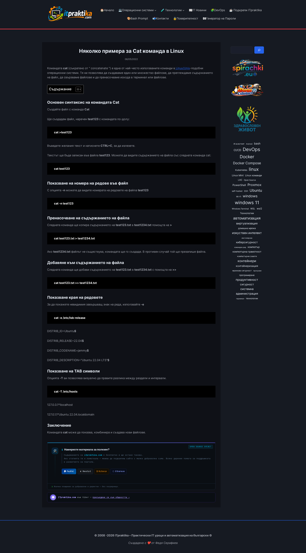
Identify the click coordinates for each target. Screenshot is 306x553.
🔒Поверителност (185, 18)
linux (254, 169)
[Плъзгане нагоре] (297, 543)
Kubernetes (241, 170)
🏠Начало (107, 10)
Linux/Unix (182, 68)
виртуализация (247, 223)
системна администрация (247, 291)
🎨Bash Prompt (137, 18)
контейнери (247, 261)
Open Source (250, 180)
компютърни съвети (247, 256)
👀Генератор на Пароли (219, 18)
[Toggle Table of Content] (76, 89)
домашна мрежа (247, 228)
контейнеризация (247, 265)
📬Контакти (160, 18)
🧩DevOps (218, 10)
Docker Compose (247, 163)
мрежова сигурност (242, 270)
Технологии (247, 213)
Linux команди (253, 175)
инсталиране (247, 238)
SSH (246, 191)
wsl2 (259, 208)
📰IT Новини (197, 10)
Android (249, 144)
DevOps (251, 149)
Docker (247, 156)
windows (250, 196)
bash (257, 143)
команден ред (240, 247)
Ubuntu (256, 190)
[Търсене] (259, 50)
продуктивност (247, 280)
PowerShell (239, 185)
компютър (254, 247)
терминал (240, 299)
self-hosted (237, 191)
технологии (252, 298)
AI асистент (238, 144)
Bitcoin (102, 471)
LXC (240, 180)
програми (257, 271)
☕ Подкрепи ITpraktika (245, 10)
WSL (252, 208)
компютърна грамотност (247, 251)
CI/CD (237, 150)
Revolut (87, 471)
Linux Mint (238, 175)
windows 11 (247, 202)
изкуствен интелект (247, 233)
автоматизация (247, 218)
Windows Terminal (240, 209)
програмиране (247, 275)
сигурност (247, 284)
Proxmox (254, 185)
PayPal (70, 471)
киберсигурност (247, 242)
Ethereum (118, 471)
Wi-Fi (238, 196)
